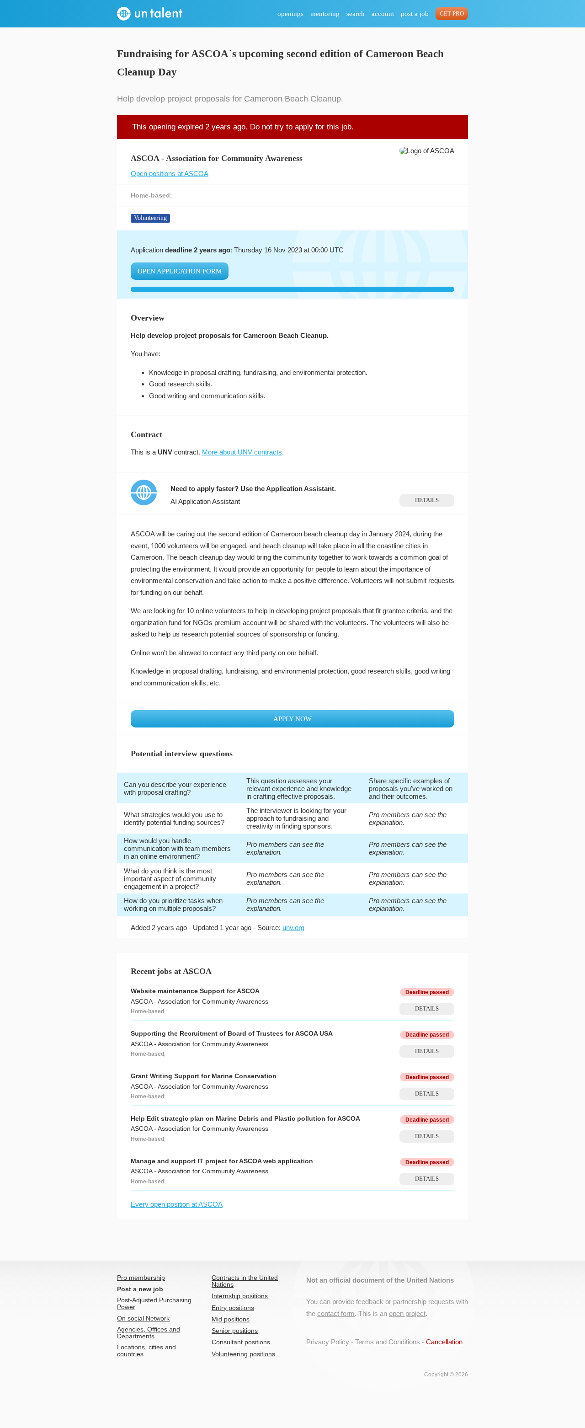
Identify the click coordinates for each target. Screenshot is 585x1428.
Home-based (150, 195)
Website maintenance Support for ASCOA (195, 991)
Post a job (415, 13)
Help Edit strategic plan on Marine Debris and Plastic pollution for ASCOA (245, 1118)
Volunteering (150, 217)
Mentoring (325, 13)
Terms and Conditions (387, 1342)
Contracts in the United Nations (245, 1281)
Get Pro (452, 14)
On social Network (143, 1318)
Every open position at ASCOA (177, 1204)
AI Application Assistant (205, 501)
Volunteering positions (243, 1354)
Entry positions (233, 1308)
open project (407, 1313)
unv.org (293, 927)
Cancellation (444, 1342)
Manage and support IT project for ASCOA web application (222, 1161)
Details (427, 500)
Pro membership (141, 1277)
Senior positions (235, 1330)
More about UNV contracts (242, 452)
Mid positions (231, 1319)
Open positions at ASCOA (169, 173)
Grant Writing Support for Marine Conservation (204, 1076)
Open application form (180, 271)
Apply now (292, 718)
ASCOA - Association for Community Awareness (199, 1001)
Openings (290, 13)
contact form (336, 1313)
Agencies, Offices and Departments (148, 1333)
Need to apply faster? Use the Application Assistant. (253, 488)
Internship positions (240, 1296)
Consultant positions (241, 1342)
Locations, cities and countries (146, 1351)
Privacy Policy (327, 1342)
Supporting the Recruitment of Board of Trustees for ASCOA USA (232, 1033)
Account (383, 13)
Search (355, 13)
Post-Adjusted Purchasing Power (154, 1303)
